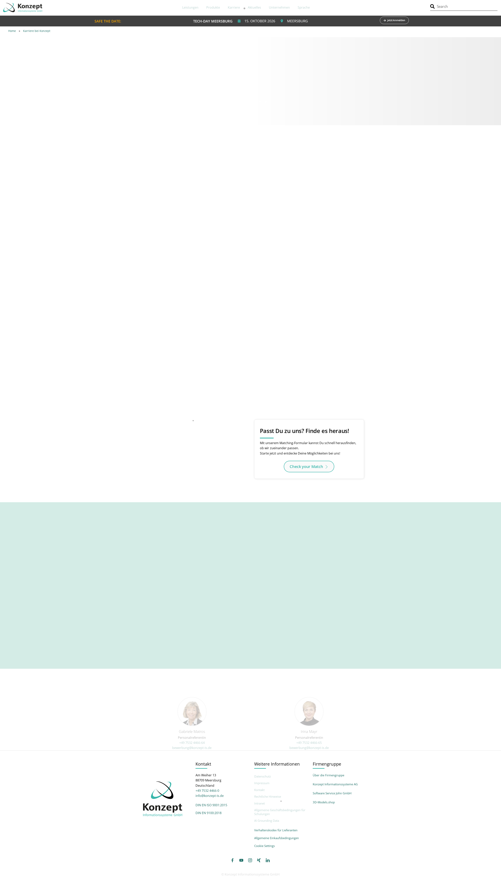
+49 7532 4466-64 (192, 743)
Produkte (213, 7)
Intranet (259, 803)
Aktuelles (254, 7)
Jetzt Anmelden (396, 20)
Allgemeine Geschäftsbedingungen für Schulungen (279, 812)
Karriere (234, 7)
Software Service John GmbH (332, 793)
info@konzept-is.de (210, 796)
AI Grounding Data (266, 821)
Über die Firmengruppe (328, 775)
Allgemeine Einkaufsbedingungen (276, 838)
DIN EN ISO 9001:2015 (211, 805)
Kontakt (259, 790)
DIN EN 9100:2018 (209, 813)
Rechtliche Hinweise (267, 796)
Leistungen (190, 7)
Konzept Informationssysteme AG (335, 784)
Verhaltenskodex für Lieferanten (275, 830)
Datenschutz (262, 776)
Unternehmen (279, 7)
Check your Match (306, 466)
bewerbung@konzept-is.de (192, 748)
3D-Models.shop (324, 802)
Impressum (261, 783)
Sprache (304, 7)
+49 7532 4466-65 (309, 743)
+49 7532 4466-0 (207, 790)
